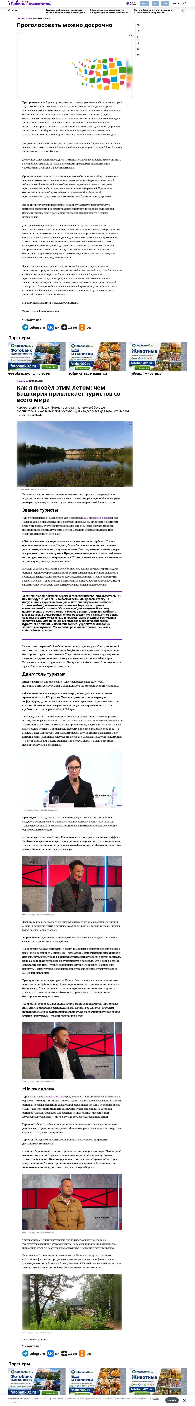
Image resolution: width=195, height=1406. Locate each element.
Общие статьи (24, 18)
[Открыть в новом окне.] (33, 327)
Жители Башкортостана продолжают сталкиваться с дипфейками (153, 11)
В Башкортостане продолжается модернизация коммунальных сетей (109, 11)
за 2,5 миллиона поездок (97, 517)
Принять (172, 1400)
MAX (144, 3)
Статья (12, 10)
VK (155, 3)
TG (165, 3)
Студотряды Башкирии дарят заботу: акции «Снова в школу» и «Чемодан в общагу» (65, 11)
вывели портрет (55, 1096)
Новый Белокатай (29, 3)
